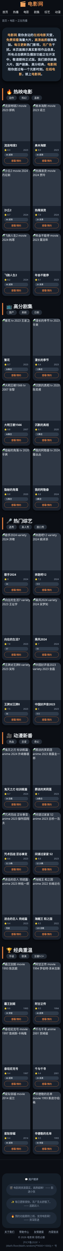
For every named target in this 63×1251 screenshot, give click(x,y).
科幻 (24, 97)
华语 (11, 956)
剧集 (37, 12)
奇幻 (36, 741)
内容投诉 (53, 1231)
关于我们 (9, 1231)
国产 (11, 312)
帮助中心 (24, 1231)
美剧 (24, 312)
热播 (16, 12)
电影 (26, 12)
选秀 (11, 527)
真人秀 (25, 527)
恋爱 (24, 741)
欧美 (24, 956)
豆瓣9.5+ (39, 956)
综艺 (47, 12)
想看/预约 (16, 160)
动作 (11, 97)
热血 (11, 741)
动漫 (58, 12)
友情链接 (39, 1231)
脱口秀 (40, 527)
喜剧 (36, 97)
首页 (5, 12)
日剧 (36, 312)
